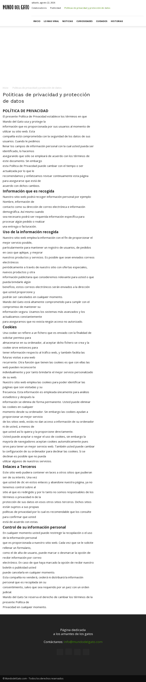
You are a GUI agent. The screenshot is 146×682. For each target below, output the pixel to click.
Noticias (67, 21)
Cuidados (101, 21)
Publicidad (55, 7)
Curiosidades (84, 21)
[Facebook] (122, 13)
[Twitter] (140, 13)
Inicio (36, 21)
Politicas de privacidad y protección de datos (87, 7)
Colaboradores (39, 7)
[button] (116, 13)
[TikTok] (134, 13)
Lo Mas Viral (51, 21)
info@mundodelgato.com (83, 642)
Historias (117, 21)
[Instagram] (128, 13)
